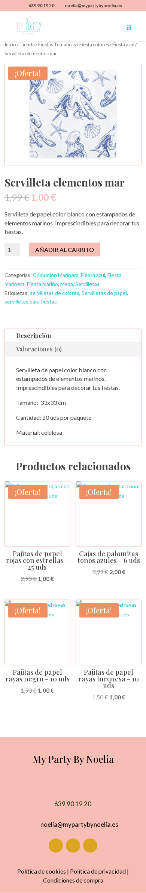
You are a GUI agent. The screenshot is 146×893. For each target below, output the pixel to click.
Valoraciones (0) (39, 349)
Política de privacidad (98, 871)
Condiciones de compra (73, 880)
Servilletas (87, 284)
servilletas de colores (54, 293)
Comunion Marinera (56, 275)
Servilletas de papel (104, 293)
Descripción (33, 335)
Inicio (10, 44)
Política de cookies (41, 871)
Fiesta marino (42, 284)
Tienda (27, 44)
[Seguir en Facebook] (56, 845)
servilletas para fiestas (30, 301)
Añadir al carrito (64, 249)
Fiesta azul (123, 44)
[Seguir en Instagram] (73, 845)
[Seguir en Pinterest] (90, 845)
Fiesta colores (94, 44)
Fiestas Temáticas (57, 44)
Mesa (66, 284)
